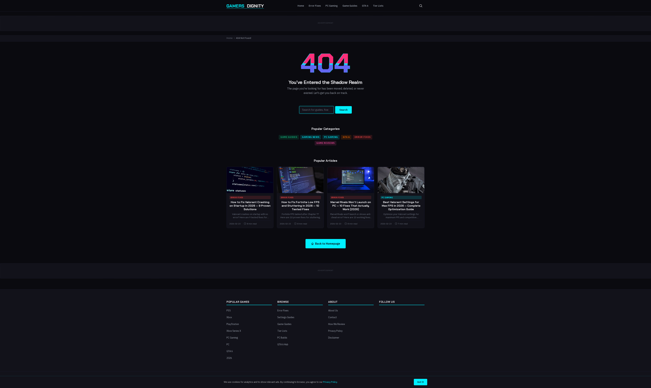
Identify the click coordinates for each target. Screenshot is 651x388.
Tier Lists (378, 5)
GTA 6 (365, 5)
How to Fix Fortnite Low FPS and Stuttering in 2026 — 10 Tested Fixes (300, 205)
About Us (333, 310)
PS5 (228, 310)
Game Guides (349, 5)
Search (343, 109)
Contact (332, 317)
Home (301, 5)
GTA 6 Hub (282, 344)
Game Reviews (325, 143)
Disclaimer (333, 337)
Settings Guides (285, 317)
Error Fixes (315, 5)
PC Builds (282, 337)
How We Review (336, 324)
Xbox (229, 317)
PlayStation (232, 324)
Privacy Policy (335, 330)
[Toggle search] (421, 5)
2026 (229, 358)
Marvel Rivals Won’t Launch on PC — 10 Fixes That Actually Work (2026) (350, 205)
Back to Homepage (327, 243)
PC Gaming (332, 5)
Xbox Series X (233, 330)
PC (227, 344)
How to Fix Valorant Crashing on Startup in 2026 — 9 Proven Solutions (250, 205)
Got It (420, 381)
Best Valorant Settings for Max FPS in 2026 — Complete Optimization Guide (401, 205)
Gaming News (310, 137)
